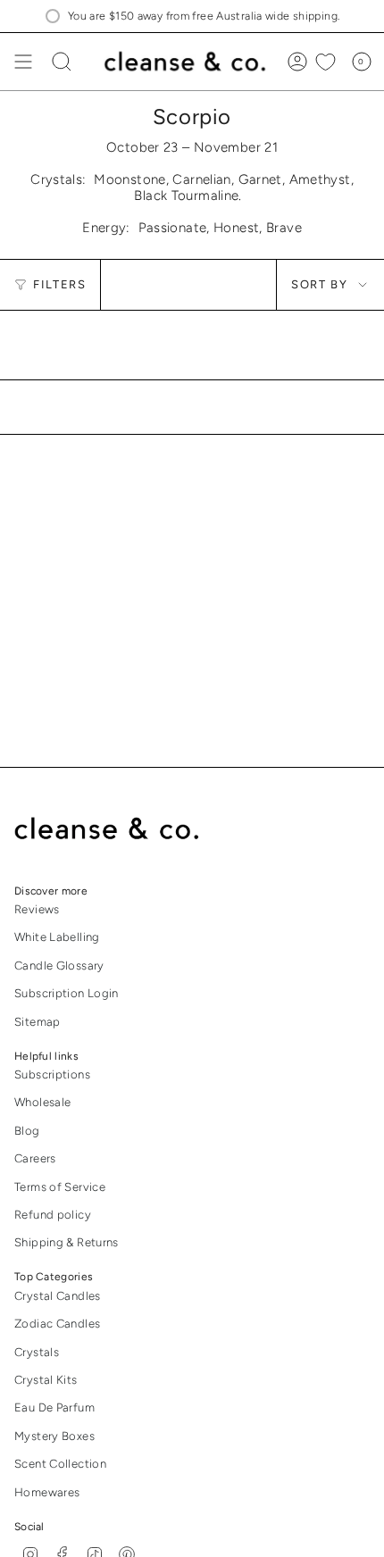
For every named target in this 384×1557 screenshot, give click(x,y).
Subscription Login (66, 993)
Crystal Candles (57, 1296)
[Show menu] (23, 61)
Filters (59, 284)
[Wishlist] (325, 61)
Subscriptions (52, 1074)
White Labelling (57, 937)
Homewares (46, 1492)
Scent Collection (60, 1463)
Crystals (36, 1352)
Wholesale (42, 1102)
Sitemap (37, 1021)
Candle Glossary (59, 965)
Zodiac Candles (57, 1323)
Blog (27, 1130)
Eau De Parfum (54, 1407)
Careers (35, 1158)
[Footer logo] (119, 829)
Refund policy (52, 1214)
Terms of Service (59, 1187)
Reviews (37, 909)
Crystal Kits (46, 1379)
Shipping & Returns (66, 1242)
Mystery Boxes (54, 1436)
